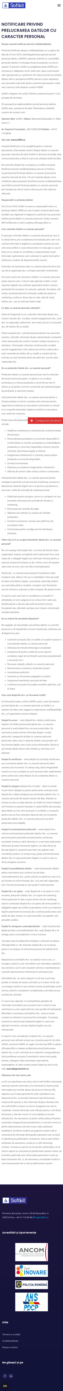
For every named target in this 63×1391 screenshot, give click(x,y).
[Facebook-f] (4, 1376)
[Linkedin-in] (10, 1376)
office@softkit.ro (40, 1217)
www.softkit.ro (18, 140)
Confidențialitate (10, 1341)
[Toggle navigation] (59, 5)
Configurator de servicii (48, 420)
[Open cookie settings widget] (4, 1386)
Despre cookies (10, 1347)
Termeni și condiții (11, 1334)
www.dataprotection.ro (17, 1069)
